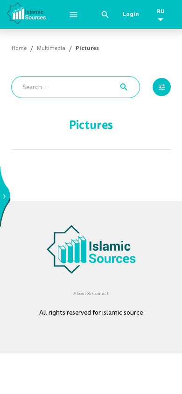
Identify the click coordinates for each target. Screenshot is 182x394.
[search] (124, 87)
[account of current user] (73, 14)
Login (131, 14)
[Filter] (162, 87)
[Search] (105, 14)
